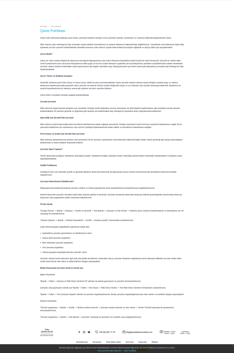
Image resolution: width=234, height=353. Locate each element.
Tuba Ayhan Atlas (113, 342)
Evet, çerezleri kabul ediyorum (110, 351)
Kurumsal (97, 342)
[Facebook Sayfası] (79, 332)
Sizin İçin (130, 342)
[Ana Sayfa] (47, 332)
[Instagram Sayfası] (84, 332)
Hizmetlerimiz (82, 342)
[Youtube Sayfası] (89, 332)
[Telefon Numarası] (105, 332)
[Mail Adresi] (137, 332)
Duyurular (142, 342)
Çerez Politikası (130, 351)
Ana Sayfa (43, 26)
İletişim (155, 342)
